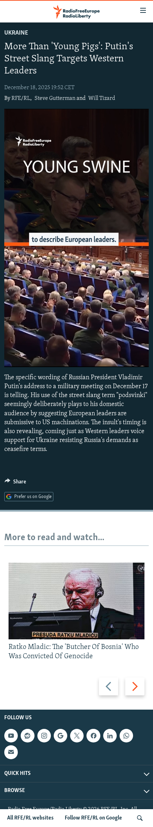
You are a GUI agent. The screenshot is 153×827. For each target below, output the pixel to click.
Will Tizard (101, 98)
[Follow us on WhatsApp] (126, 735)
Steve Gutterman (55, 98)
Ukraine (16, 33)
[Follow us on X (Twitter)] (77, 735)
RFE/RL (20, 98)
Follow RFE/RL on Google (93, 818)
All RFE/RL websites (30, 818)
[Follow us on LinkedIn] (110, 735)
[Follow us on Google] (60, 735)
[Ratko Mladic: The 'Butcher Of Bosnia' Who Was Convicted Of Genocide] (76, 601)
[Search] (140, 818)
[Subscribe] (11, 752)
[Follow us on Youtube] (11, 735)
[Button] (15, 483)
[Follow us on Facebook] (93, 735)
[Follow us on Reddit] (27, 735)
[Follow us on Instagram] (44, 735)
